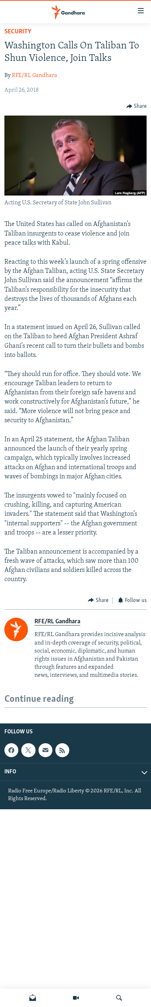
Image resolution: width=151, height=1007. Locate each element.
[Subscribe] (45, 750)
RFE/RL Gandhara (34, 76)
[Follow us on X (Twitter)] (28, 750)
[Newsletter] (32, 998)
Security (18, 32)
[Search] (119, 998)
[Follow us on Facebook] (11, 750)
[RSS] (62, 750)
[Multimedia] (76, 998)
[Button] (136, 106)
